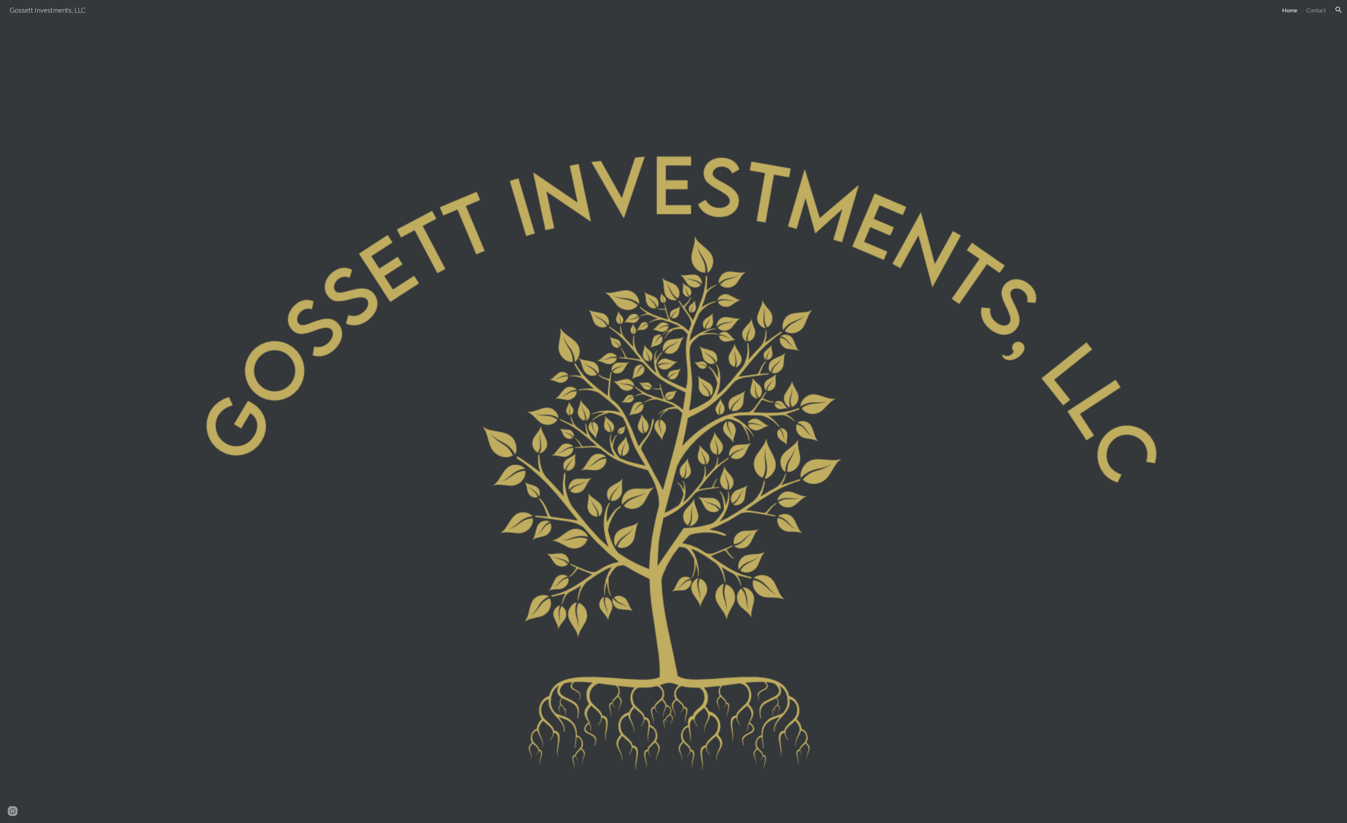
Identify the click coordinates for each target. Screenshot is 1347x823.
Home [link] (1289, 10)
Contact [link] (1316, 10)
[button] (1338, 9)
